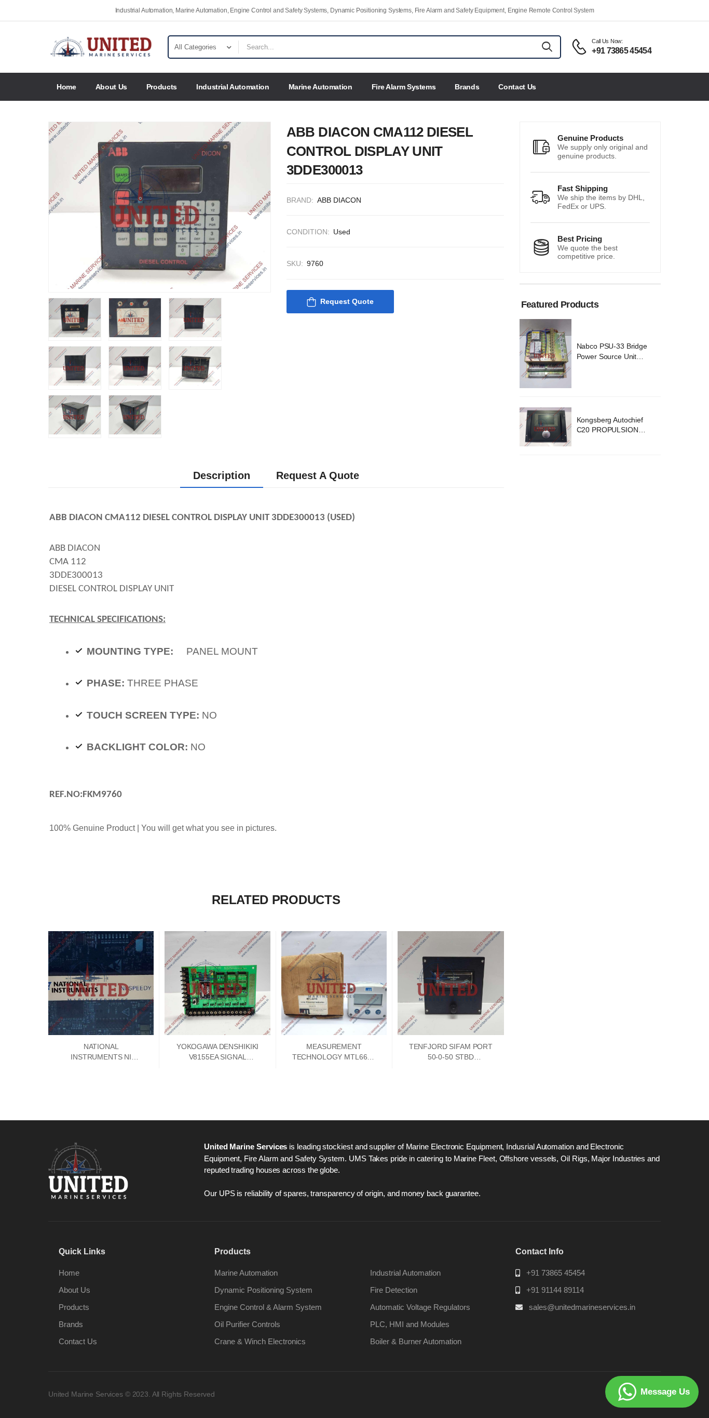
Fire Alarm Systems (404, 87)
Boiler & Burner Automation (415, 1341)
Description (221, 475)
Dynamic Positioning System (263, 1290)
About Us (111, 87)
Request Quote (347, 301)
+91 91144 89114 (555, 1290)
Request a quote (317, 475)
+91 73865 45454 (555, 1272)
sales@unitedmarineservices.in (582, 1307)
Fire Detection (393, 1290)
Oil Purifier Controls (247, 1324)
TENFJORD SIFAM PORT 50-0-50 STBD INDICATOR (451, 1056)
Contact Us (517, 87)
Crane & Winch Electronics (260, 1341)
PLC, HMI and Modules (409, 1324)
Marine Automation (320, 87)
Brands (467, 87)
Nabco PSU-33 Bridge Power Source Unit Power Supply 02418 (612, 356)
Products (161, 87)
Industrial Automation (232, 87)
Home (66, 87)
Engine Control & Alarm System (268, 1307)
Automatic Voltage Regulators (420, 1307)
